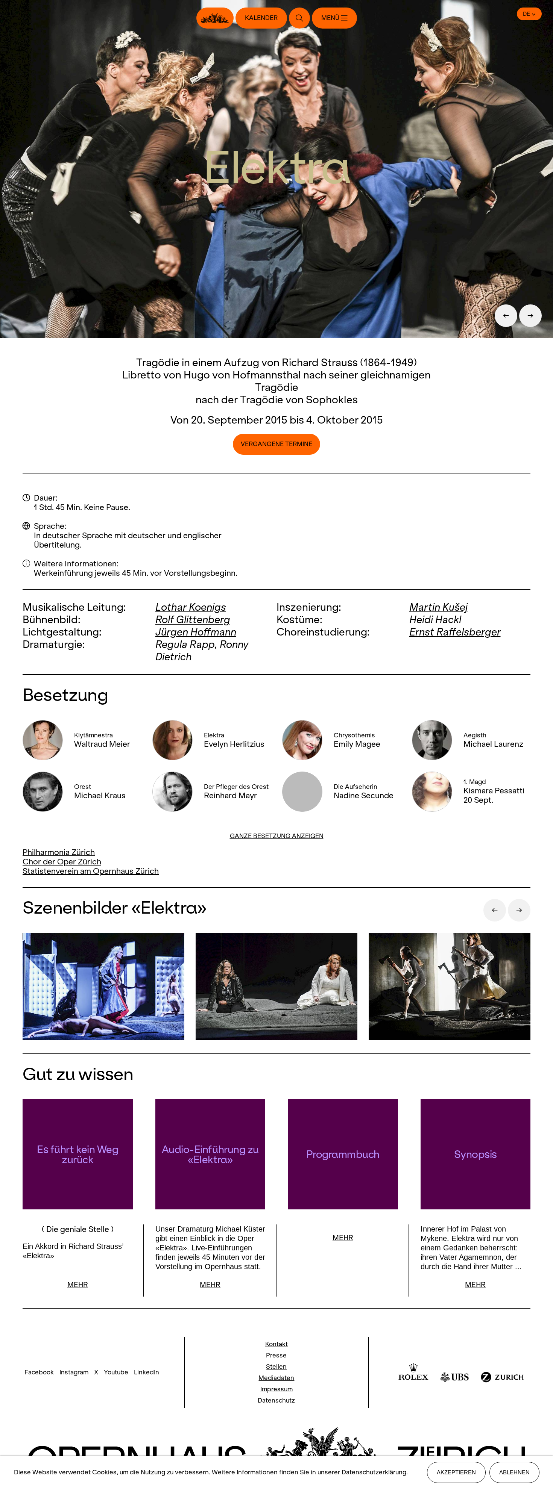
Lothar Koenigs (190, 607)
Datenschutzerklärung (374, 1472)
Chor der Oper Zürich (62, 861)
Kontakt (276, 1344)
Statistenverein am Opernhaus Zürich (91, 871)
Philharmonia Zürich (59, 852)
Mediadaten (276, 1378)
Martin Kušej (438, 607)
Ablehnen (514, 1472)
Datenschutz (276, 1400)
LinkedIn (146, 1372)
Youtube (116, 1372)
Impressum (276, 1389)
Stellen (276, 1366)
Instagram (73, 1372)
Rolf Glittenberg (192, 619)
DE (526, 14)
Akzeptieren (456, 1472)
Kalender (261, 17)
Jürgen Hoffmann (195, 632)
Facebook (39, 1372)
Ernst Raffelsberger (455, 632)
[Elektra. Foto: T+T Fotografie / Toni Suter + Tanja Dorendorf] (103, 987)
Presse (276, 1355)
